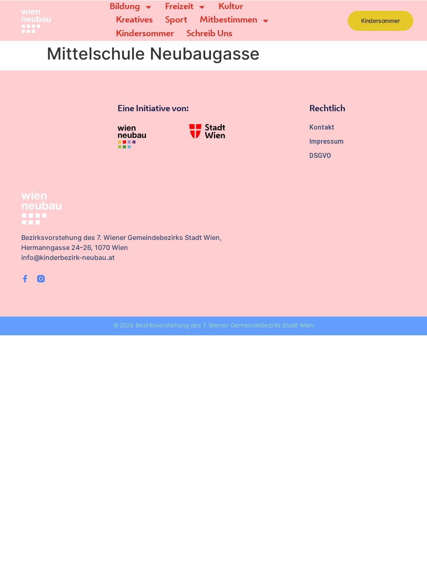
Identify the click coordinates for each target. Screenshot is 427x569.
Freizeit (179, 6)
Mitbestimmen (228, 20)
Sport (176, 20)
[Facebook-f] (25, 278)
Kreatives (134, 20)
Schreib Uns (209, 34)
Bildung (125, 6)
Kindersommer (145, 34)
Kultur (231, 6)
